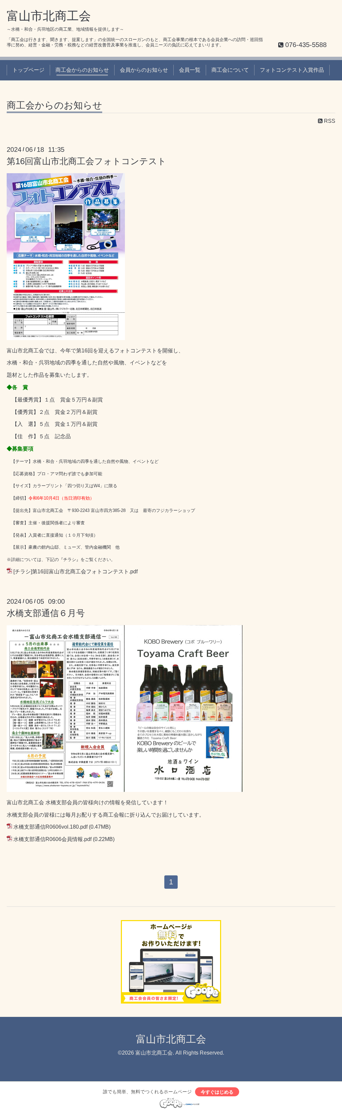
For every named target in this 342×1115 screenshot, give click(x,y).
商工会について (230, 70)
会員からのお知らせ (144, 70)
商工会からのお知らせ (82, 70)
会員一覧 (189, 70)
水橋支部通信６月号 (46, 613)
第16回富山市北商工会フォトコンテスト (86, 161)
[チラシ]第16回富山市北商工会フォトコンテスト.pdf (75, 571)
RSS (329, 121)
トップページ (28, 70)
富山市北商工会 (49, 16)
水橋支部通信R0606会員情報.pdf (52, 839)
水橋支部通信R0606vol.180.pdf (50, 827)
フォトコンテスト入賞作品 (292, 70)
